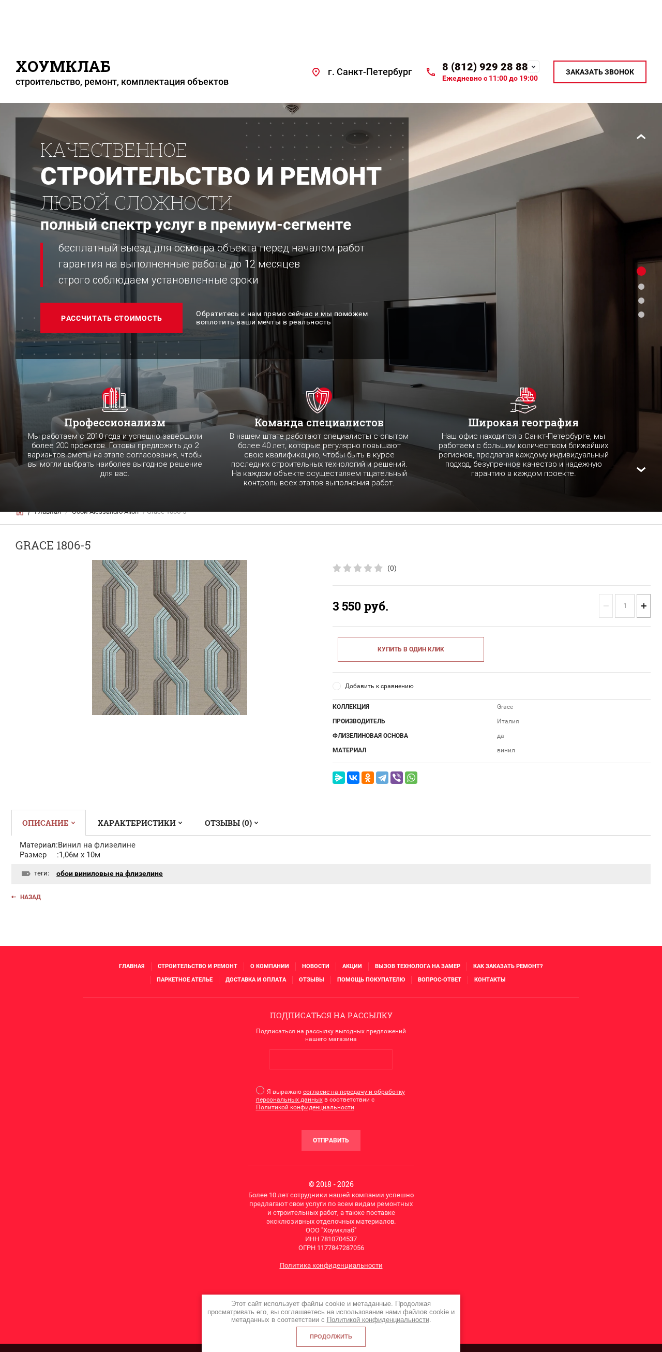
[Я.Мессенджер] (339, 777)
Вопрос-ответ (439, 979)
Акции (352, 966)
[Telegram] (382, 777)
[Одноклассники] (368, 777)
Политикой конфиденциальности (305, 1107)
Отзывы (311, 979)
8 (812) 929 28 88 (485, 67)
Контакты (490, 979)
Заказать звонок (600, 72)
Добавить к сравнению (379, 686)
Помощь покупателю (371, 979)
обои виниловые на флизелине (109, 873)
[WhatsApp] (411, 777)
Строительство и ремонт (197, 966)
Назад (30, 897)
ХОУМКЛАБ (63, 66)
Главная (132, 966)
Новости (315, 966)
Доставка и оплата (255, 979)
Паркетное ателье (185, 979)
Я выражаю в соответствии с (330, 1099)
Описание (45, 823)
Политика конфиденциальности (331, 1265)
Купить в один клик (411, 649)
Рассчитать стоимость (111, 318)
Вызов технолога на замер (417, 966)
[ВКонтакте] (353, 777)
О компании (269, 966)
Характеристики (137, 823)
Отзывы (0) (228, 823)
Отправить (331, 1140)
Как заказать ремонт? (508, 966)
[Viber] (396, 777)
